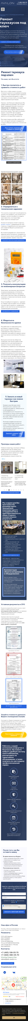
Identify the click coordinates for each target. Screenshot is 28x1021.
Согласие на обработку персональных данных (14, 901)
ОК (14, 1017)
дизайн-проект (6, 224)
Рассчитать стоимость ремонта (13, 734)
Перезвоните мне (7, 963)
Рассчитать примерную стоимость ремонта (14, 128)
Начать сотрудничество (11, 555)
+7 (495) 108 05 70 (22, 2)
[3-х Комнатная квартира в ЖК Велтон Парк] (7, 474)
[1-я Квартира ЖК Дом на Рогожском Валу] (21, 474)
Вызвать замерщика (14, 162)
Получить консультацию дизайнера (13, 240)
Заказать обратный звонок (14, 911)
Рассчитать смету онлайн (14, 52)
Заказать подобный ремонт (10, 492)
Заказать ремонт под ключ (14, 434)
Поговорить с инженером (10, 311)
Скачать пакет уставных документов (14, 706)
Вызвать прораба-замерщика (10, 42)
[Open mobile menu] (3, 9)
